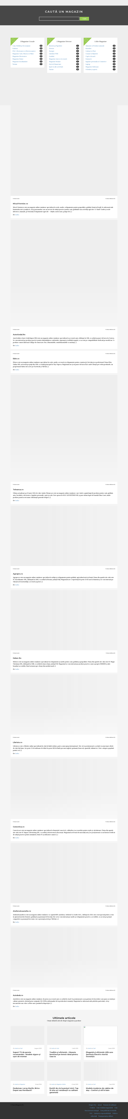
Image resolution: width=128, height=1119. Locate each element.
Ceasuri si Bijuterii (100, 54)
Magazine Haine (27, 59)
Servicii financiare (63, 64)
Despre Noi (92, 1105)
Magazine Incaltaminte (27, 61)
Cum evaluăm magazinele (104, 1108)
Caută (84, 19)
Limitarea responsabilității (102, 1113)
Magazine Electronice (27, 56)
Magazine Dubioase (100, 67)
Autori (100, 1105)
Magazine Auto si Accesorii (63, 59)
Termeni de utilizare (109, 1105)
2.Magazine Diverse (64, 41)
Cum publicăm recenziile (108, 1110)
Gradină (63, 56)
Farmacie (100, 59)
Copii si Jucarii (100, 56)
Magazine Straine (63, 61)
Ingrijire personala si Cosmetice (100, 61)
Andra (17, 215)
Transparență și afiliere (105, 1116)
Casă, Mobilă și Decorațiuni (27, 46)
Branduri (100, 48)
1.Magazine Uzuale (27, 41)
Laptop (100, 64)
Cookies (92, 1108)
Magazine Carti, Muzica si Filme (27, 54)
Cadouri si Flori (100, 51)
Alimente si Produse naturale (100, 46)
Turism (27, 64)
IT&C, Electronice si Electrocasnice (27, 51)
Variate (63, 69)
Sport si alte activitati (63, 67)
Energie (63, 51)
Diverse (64, 48)
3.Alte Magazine (100, 41)
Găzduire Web (63, 54)
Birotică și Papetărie (63, 46)
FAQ (91, 1113)
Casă (21, 1048)
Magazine (22, 1084)
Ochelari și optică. (100, 69)
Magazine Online (61, 1084)
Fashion (27, 48)
